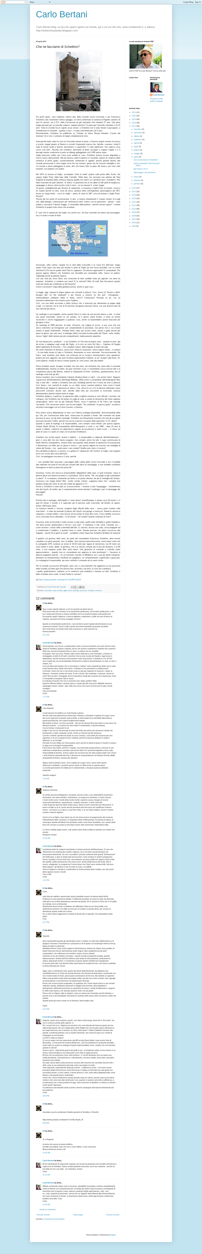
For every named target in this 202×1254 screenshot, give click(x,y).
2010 (134, 209)
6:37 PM (46, 635)
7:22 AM (46, 779)
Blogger (112, 1235)
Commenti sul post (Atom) (54, 1219)
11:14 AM (46, 1175)
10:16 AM (46, 838)
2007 (134, 219)
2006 (134, 223)
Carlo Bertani (61, 14)
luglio (136, 147)
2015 (134, 192)
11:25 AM (46, 1205)
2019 (134, 119)
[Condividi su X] (77, 587)
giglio (65, 590)
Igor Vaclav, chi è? (141, 169)
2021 (134, 112)
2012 (134, 202)
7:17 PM (46, 697)
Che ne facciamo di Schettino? (146, 160)
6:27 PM (46, 922)
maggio (137, 153)
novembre (138, 133)
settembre (138, 140)
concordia (47, 590)
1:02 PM (46, 880)
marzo (136, 177)
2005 (134, 226)
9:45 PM (46, 1096)
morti (70, 590)
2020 (134, 116)
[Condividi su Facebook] (80, 587)
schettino (91, 590)
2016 (134, 188)
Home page (78, 1215)
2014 (134, 195)
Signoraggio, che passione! (145, 172)
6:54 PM (46, 1009)
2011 (134, 205)
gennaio (137, 184)
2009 (134, 212)
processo (83, 590)
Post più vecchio (112, 1215)
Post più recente (43, 1215)
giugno (137, 150)
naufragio (75, 590)
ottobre (137, 136)
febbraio (137, 180)
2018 (134, 123)
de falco (60, 590)
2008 (134, 216)
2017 (134, 126)
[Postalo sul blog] (74, 587)
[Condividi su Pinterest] (83, 587)
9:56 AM (46, 1123)
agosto (137, 143)
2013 (134, 198)
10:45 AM (46, 1153)
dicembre (138, 129)
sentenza (98, 590)
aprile (136, 157)
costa (54, 590)
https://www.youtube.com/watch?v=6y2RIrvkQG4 (60, 580)
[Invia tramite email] (72, 587)
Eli (44, 603)
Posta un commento (48, 1210)
